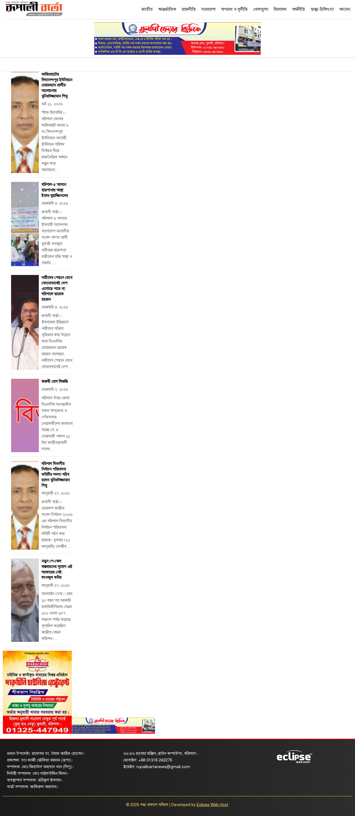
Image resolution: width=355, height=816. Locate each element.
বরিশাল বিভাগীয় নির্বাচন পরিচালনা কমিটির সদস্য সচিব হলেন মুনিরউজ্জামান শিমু (56, 474)
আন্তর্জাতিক (167, 9)
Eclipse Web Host (212, 804)
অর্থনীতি (298, 9)
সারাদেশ (208, 9)
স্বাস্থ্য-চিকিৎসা (322, 9)
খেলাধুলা (260, 9)
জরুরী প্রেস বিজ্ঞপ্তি (55, 381)
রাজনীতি (189, 9)
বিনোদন (280, 9)
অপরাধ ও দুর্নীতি (234, 9)
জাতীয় (147, 9)
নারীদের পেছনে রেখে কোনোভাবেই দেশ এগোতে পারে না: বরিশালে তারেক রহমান (57, 288)
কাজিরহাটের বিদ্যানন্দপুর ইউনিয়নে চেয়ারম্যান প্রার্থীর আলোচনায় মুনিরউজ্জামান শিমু (57, 85)
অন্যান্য (345, 9)
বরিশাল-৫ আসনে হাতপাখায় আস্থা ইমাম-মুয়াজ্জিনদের (55, 190)
